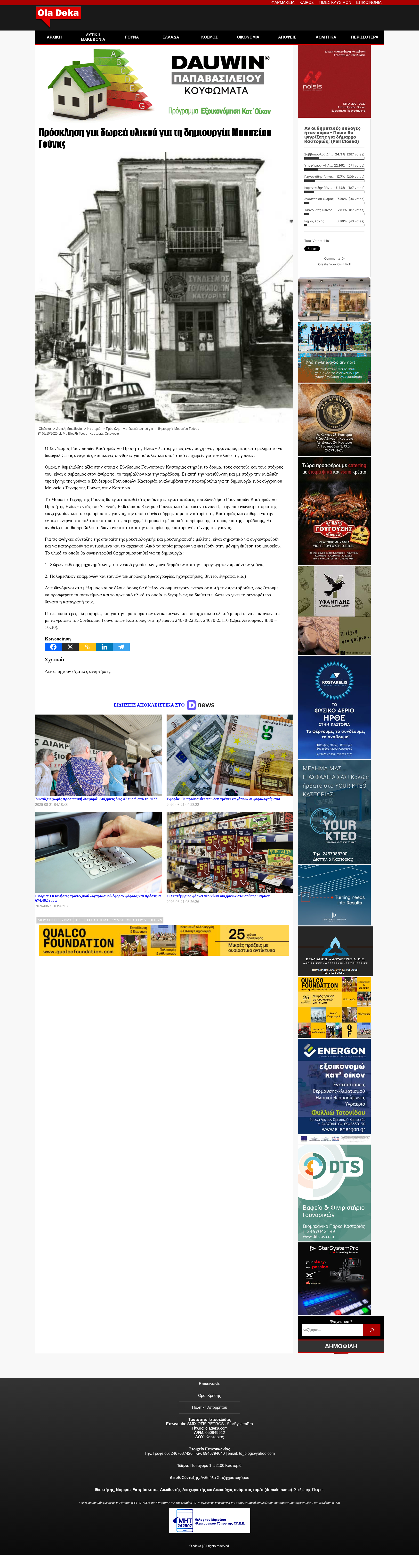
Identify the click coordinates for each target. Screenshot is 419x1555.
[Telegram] (121, 647)
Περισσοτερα (365, 37)
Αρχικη (54, 37)
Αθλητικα (326, 37)
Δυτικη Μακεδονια (93, 37)
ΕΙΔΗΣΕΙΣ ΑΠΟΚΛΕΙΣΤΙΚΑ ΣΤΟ (150, 705)
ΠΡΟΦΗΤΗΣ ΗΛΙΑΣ (91, 920)
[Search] (371, 1330)
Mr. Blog (68, 433)
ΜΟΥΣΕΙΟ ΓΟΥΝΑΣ (55, 920)
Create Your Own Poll (334, 264)
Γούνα (83, 433)
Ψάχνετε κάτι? (341, 1322)
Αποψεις (287, 37)
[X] (70, 647)
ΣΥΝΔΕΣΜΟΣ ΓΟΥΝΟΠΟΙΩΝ (136, 920)
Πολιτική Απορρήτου (209, 1407)
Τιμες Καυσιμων (335, 2)
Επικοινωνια (369, 2)
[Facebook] (53, 647)
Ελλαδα (170, 37)
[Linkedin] (104, 647)
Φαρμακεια (283, 2)
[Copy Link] (87, 647)
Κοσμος (209, 37)
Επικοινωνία (209, 1384)
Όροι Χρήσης (209, 1395)
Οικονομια (248, 37)
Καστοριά (96, 433)
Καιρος (306, 2)
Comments (334, 258)
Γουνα (132, 37)
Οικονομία (112, 433)
